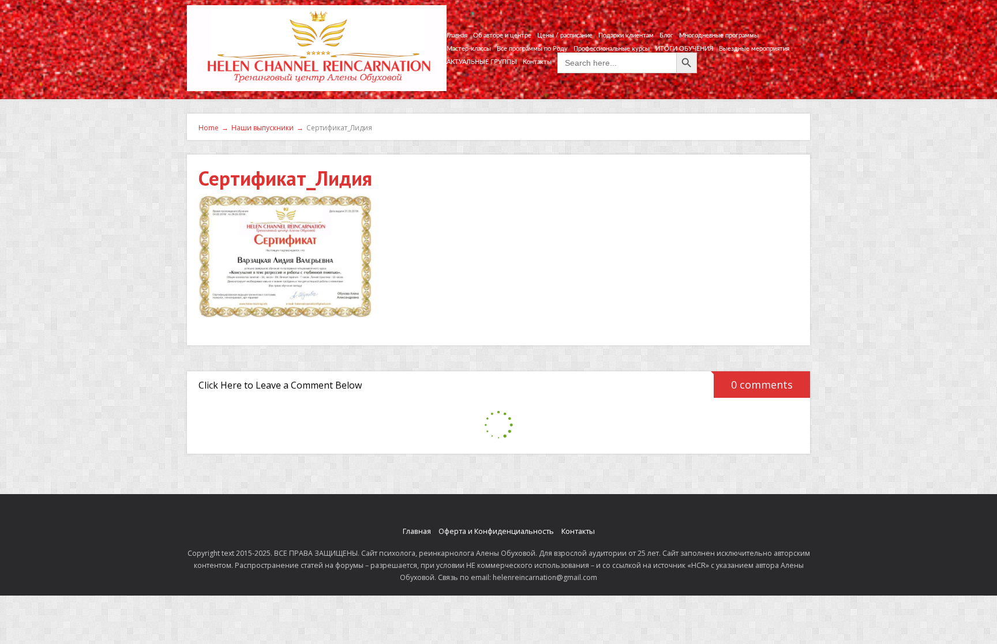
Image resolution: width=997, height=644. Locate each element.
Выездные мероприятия (754, 49)
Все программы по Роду (532, 49)
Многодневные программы (719, 35)
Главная (457, 35)
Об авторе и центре (502, 35)
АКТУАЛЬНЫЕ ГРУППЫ (482, 62)
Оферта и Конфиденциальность (496, 531)
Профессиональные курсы (612, 49)
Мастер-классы (469, 49)
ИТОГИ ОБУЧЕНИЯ (684, 49)
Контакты (537, 62)
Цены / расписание (565, 35)
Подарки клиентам (626, 35)
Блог (666, 35)
